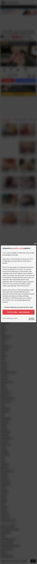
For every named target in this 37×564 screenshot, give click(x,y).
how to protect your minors (9, 318)
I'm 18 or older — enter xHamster (18, 312)
